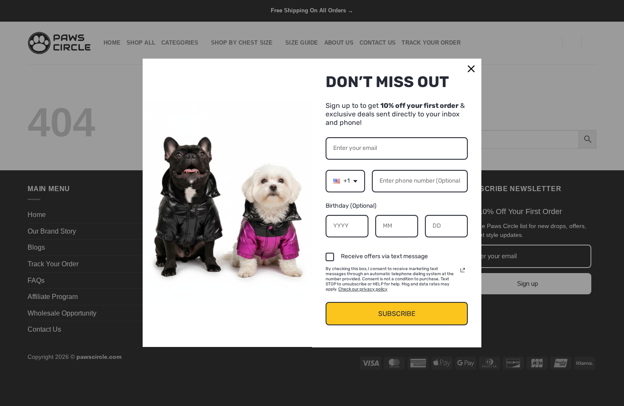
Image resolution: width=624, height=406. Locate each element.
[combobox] (345, 181)
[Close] (471, 69)
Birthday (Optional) (351, 205)
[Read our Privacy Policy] (463, 270)
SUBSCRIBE (397, 314)
